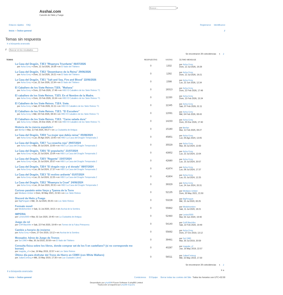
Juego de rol (22, 222)
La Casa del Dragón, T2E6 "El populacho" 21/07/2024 (46, 150)
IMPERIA (20, 214)
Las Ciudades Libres (71, 257)
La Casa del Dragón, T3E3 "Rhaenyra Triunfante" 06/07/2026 (50, 63)
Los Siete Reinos (73, 193)
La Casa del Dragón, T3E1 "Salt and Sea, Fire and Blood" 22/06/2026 (55, 79)
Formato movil (24, 206)
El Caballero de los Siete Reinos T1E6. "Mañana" (44, 87)
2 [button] (223, 54)
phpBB (108, 283)
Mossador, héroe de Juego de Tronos (37, 237)
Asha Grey (26, 66)
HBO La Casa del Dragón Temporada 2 (79, 138)
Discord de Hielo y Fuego (30, 198)
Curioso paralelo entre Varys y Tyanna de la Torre (44, 190)
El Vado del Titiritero (70, 66)
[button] (226, 54)
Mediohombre (25, 209)
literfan (22, 130)
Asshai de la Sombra (70, 209)
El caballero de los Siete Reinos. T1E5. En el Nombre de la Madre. (54, 95)
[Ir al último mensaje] (194, 64)
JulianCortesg (25, 257)
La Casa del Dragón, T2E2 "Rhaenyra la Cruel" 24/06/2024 (49, 182)
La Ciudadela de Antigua (66, 130)
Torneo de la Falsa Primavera (75, 224)
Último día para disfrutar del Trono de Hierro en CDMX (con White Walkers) (59, 255)
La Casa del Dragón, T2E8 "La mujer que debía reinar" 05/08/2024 (54, 135)
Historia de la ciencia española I (34, 127)
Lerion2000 (24, 217)
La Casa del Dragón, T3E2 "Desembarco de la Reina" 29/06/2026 (53, 71)
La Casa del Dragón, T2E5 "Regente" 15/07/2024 (43, 158)
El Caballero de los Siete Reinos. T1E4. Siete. (42, 103)
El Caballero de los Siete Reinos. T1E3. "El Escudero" (47, 111)
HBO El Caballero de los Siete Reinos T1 (81, 90)
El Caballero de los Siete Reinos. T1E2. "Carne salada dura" (50, 119)
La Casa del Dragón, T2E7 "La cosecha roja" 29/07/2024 (48, 143)
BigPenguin (24, 201)
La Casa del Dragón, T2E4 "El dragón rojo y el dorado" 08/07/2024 (54, 166)
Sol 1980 (23, 240)
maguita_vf (24, 251)
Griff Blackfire (25, 224)
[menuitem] (28, 25)
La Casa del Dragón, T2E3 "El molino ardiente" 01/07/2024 (49, 174)
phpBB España (128, 285)
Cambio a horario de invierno (32, 229)
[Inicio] (22, 12)
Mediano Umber (26, 193)
